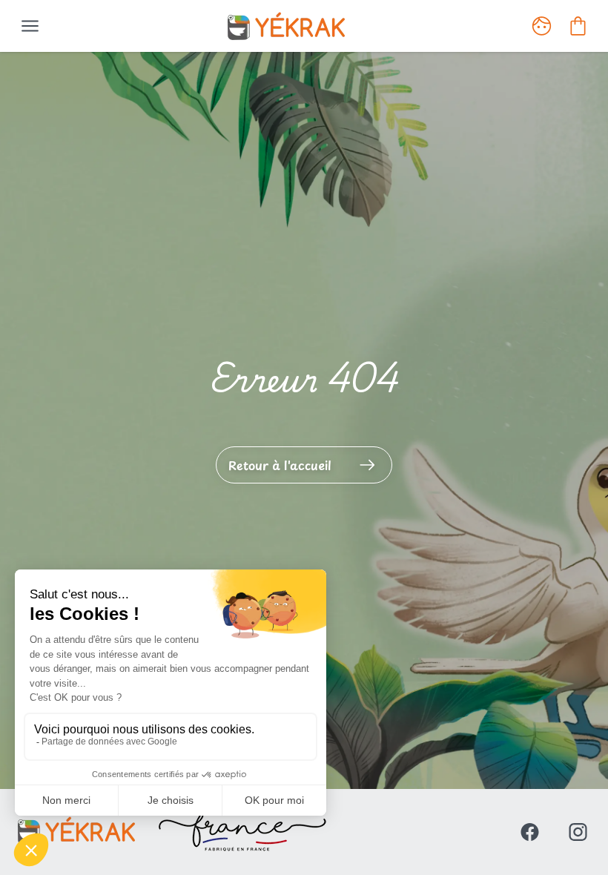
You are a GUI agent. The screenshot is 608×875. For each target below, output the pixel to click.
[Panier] (578, 26)
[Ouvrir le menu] (30, 26)
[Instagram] (578, 832)
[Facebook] (530, 832)
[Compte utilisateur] (541, 26)
